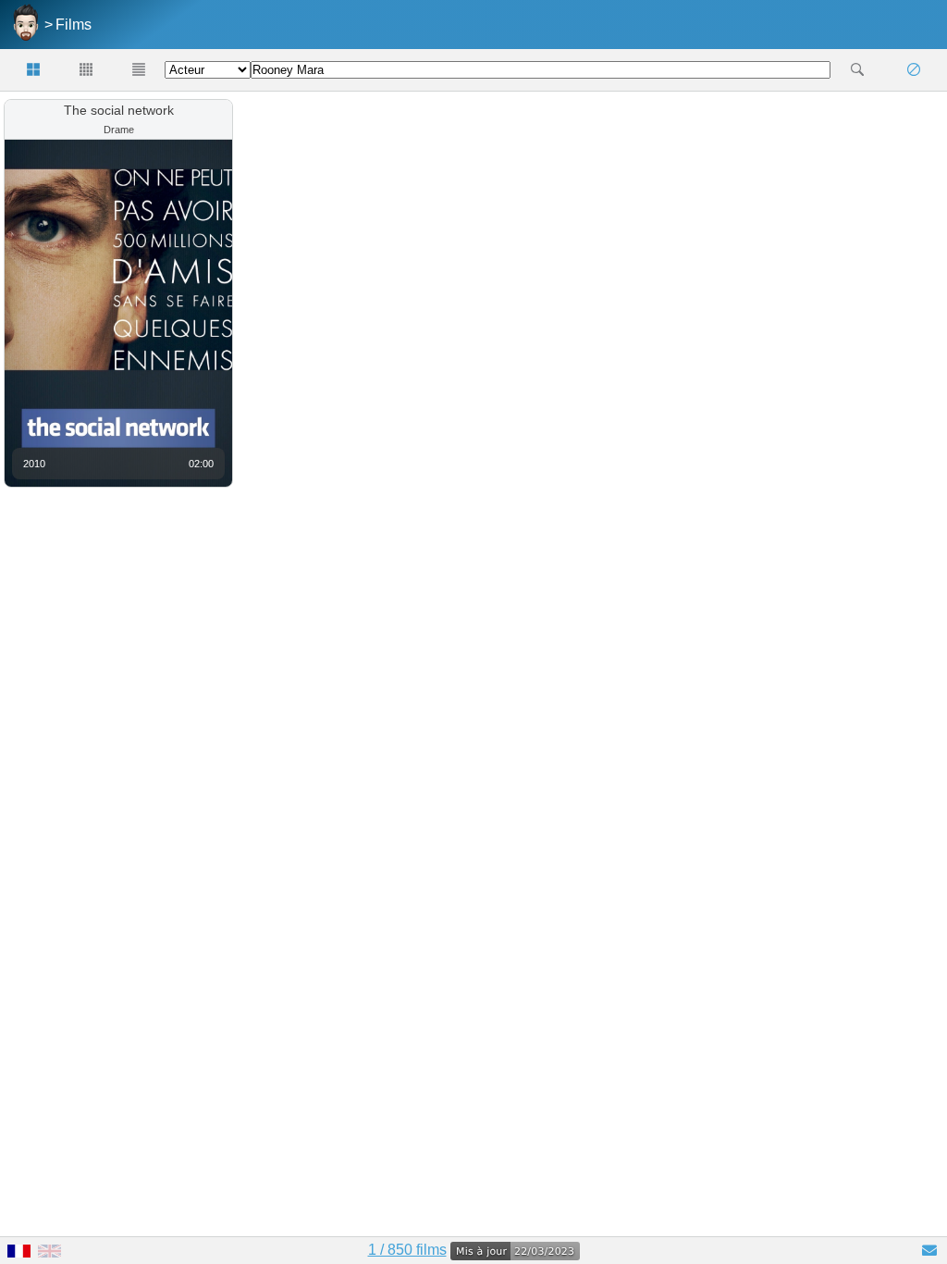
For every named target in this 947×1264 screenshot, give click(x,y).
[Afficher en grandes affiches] (34, 69)
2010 (34, 463)
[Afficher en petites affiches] (86, 69)
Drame (119, 129)
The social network (119, 110)
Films (73, 24)
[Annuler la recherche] (913, 69)
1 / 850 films (407, 1250)
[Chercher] (857, 69)
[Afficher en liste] (138, 69)
